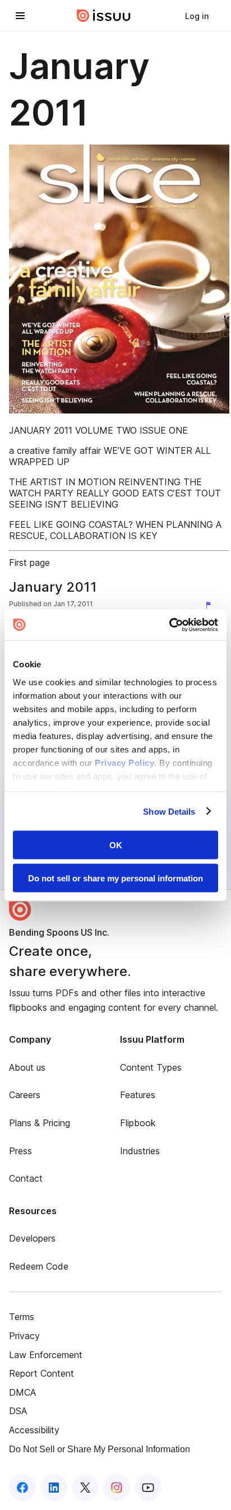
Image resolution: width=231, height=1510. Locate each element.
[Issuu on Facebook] (22, 1487)
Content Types (151, 1067)
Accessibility (34, 1429)
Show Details (169, 811)
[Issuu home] (103, 16)
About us (27, 1067)
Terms (21, 1316)
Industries (140, 1150)
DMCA (22, 1392)
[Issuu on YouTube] (148, 1487)
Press (20, 1150)
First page (29, 562)
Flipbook (138, 1122)
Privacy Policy (124, 762)
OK (115, 845)
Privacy (24, 1335)
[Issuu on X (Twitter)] (85, 1487)
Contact (26, 1178)
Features (137, 1094)
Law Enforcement (45, 1354)
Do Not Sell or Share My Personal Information (99, 1449)
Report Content (41, 1373)
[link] (197, 15)
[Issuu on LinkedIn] (53, 1487)
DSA (18, 1410)
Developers (32, 1238)
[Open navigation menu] (20, 15)
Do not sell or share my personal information (115, 877)
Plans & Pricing (39, 1122)
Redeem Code (38, 1266)
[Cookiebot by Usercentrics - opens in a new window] (169, 624)
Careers (24, 1094)
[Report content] (211, 605)
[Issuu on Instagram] (116, 1487)
